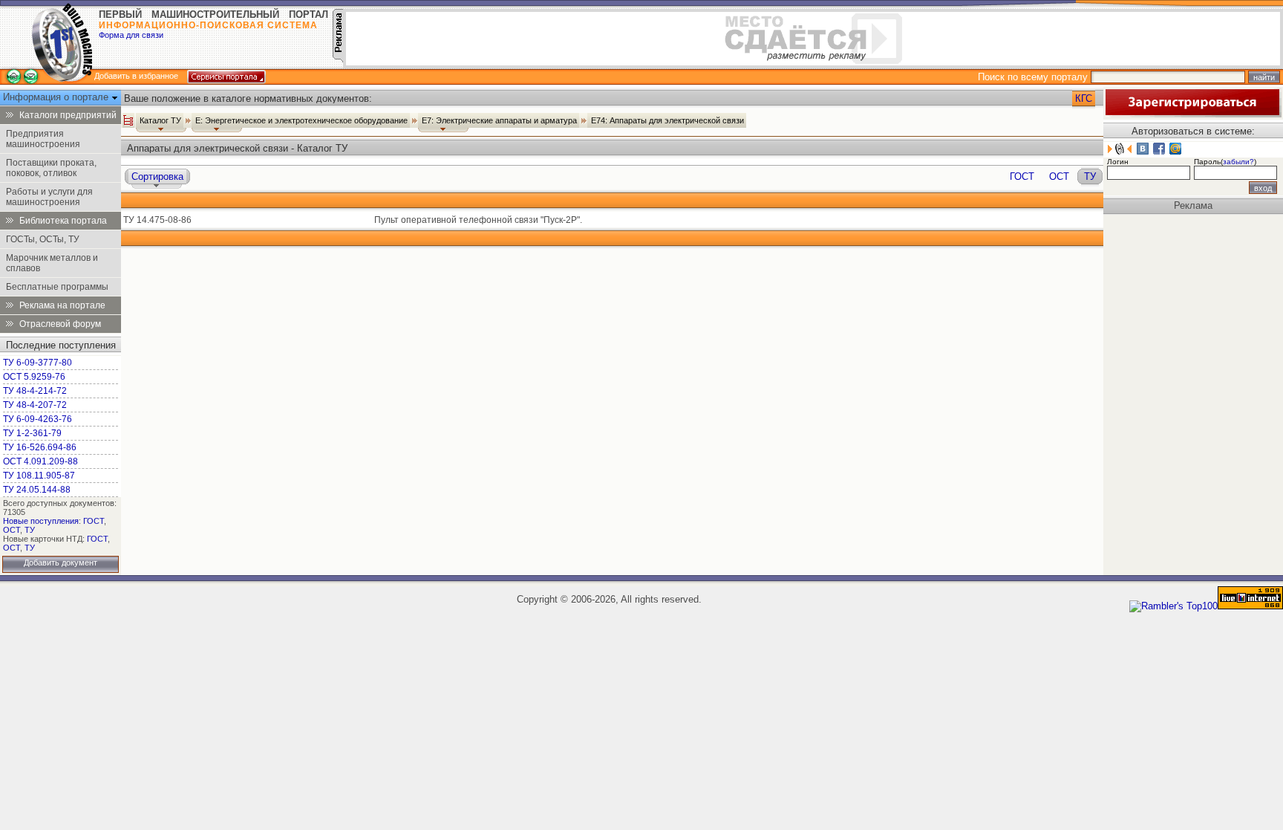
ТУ (30, 529)
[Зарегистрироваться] (1192, 114)
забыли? (1238, 162)
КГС (1083, 98)
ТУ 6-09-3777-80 (37, 362)
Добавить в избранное (136, 75)
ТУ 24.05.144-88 (37, 489)
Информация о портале (57, 97)
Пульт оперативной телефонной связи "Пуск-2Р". (478, 220)
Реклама (1193, 205)
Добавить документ (60, 562)
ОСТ (11, 529)
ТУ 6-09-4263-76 (37, 419)
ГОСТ (93, 520)
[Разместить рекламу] (338, 59)
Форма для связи (131, 34)
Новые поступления (41, 520)
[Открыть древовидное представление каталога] (128, 120)
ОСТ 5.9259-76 (34, 377)
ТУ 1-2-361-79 (32, 433)
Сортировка (157, 176)
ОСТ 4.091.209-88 (40, 461)
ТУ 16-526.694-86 (39, 447)
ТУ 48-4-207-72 (35, 405)
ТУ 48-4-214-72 (35, 391)
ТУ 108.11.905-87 (39, 475)
